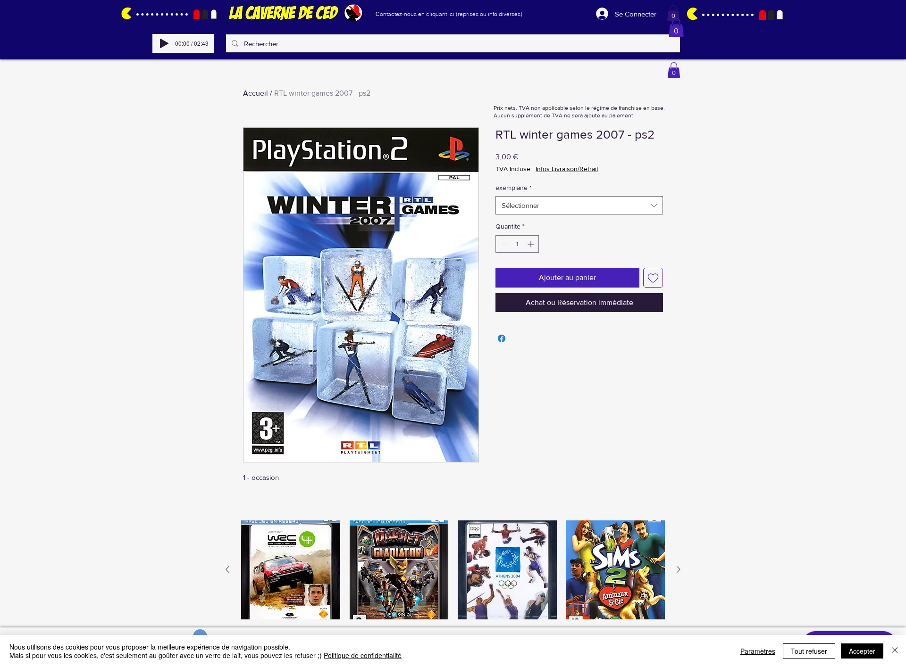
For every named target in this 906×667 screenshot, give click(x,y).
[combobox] (579, 205)
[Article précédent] (227, 569)
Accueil (255, 93)
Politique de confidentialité (363, 655)
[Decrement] (503, 244)
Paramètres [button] (757, 651)
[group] (453, 570)
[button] (673, 13)
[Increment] (531, 244)
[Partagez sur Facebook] (501, 338)
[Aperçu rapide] (290, 569)
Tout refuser (809, 651)
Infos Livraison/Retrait (567, 169)
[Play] (164, 43)
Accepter (862, 651)
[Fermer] (894, 650)
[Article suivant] (678, 569)
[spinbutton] (517, 244)
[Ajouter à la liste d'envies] (653, 278)
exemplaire (513, 187)
